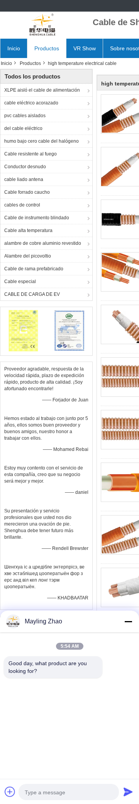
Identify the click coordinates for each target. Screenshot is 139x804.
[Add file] (10, 791)
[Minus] (128, 621)
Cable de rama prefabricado (33, 268)
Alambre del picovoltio (27, 256)
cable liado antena (23, 179)
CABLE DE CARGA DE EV (32, 294)
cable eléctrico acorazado (31, 103)
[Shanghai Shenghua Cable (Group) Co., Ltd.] (42, 25)
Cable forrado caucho (27, 192)
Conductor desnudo (25, 166)
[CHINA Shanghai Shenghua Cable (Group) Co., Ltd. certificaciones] (23, 330)
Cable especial (20, 281)
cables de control (22, 205)
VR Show (84, 48)
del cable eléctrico (23, 128)
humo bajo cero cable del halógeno (41, 141)
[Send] (128, 791)
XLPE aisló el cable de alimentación (42, 90)
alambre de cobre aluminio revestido (42, 243)
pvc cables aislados (25, 115)
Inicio (13, 48)
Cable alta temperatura (28, 230)
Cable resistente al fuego (30, 154)
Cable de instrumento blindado (36, 217)
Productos (46, 48)
